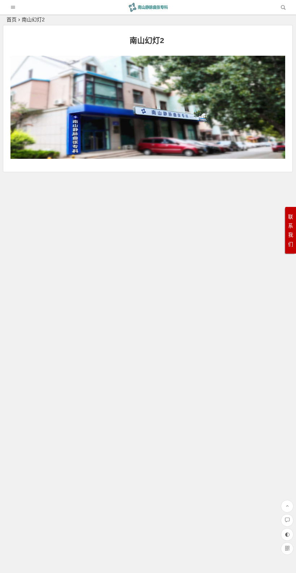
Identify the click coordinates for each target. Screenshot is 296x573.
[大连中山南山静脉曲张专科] (147, 10)
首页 (11, 19)
